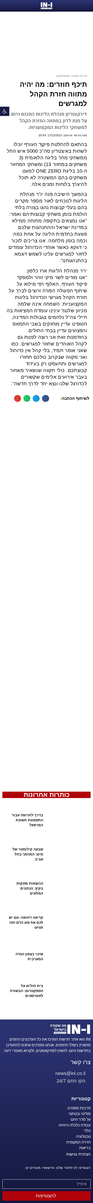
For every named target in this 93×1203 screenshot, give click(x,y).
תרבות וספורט (79, 1108)
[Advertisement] (46, 599)
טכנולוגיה (83, 1136)
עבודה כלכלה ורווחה (75, 1125)
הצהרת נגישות (78, 1154)
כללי (87, 1131)
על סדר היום (81, 1119)
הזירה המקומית (78, 1142)
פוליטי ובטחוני (79, 1114)
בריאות (85, 1148)
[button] (4, 111)
